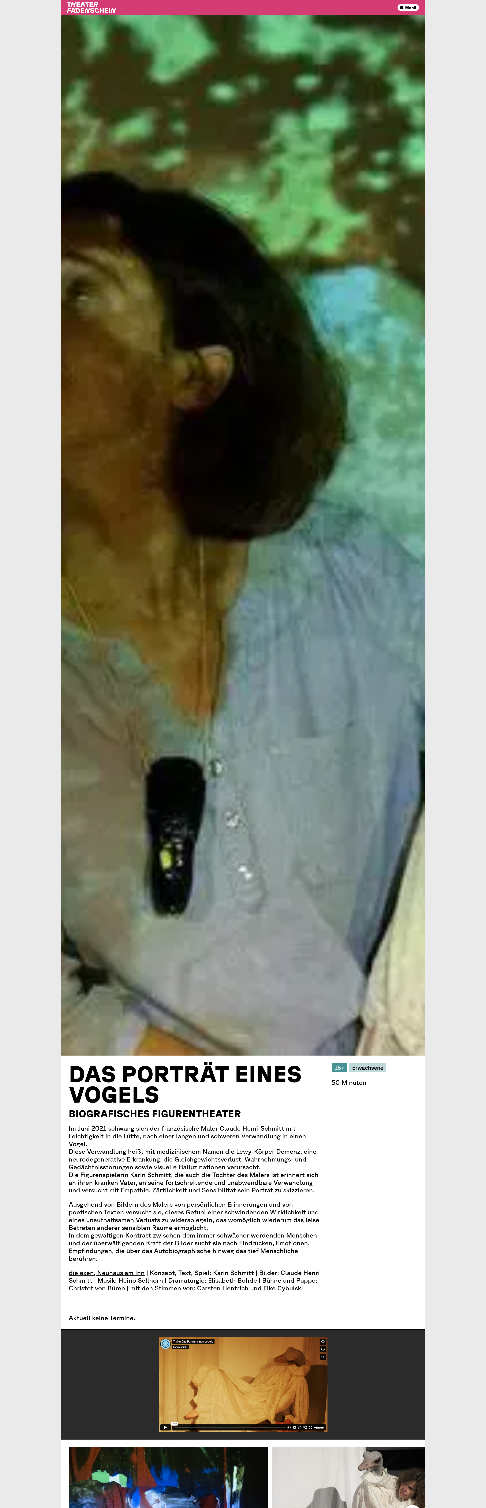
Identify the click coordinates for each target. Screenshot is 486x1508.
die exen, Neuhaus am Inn (107, 1272)
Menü (410, 7)
